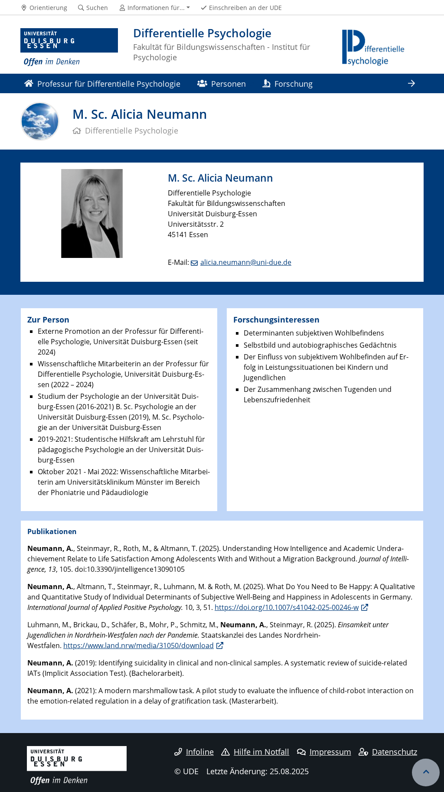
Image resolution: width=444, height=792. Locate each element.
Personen (228, 83)
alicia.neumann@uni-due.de (245, 262)
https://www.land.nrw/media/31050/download (138, 645)
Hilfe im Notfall (261, 751)
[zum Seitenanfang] (426, 772)
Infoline (200, 751)
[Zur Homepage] (69, 47)
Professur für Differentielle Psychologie (108, 83)
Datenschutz (394, 751)
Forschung (293, 83)
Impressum (330, 751)
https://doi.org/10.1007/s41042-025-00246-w (287, 607)
